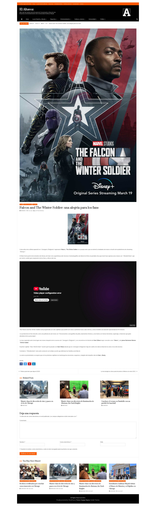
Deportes (51, 3)
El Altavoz (27, 9)
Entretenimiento (58, 3)
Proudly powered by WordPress (65, 500)
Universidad (76, 3)
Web (101, 442)
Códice (81, 3)
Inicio (34, 3)
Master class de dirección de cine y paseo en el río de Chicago (37, 402)
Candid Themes (94, 500)
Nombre (22, 442)
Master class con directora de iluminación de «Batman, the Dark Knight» (77, 402)
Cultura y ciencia (67, 3)
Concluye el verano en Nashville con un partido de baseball (115, 402)
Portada (35, 204)
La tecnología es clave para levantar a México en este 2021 (118, 371)
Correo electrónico (65, 442)
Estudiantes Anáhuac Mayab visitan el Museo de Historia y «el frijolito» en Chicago (122, 486)
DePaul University (24, 481)
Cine (21, 204)
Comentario (23, 420)
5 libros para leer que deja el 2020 (30, 371)
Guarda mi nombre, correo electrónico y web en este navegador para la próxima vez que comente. (49, 449)
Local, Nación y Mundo (42, 3)
